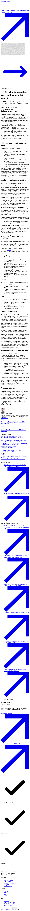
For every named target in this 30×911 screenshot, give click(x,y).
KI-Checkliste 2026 (9, 905)
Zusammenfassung (11, 447)
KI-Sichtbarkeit (4, 436)
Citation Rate (11, 437)
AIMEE (8, 10)
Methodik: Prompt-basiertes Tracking (14, 443)
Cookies (15, 908)
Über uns (6, 891)
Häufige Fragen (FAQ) (9, 904)
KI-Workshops (7, 884)
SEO (4, 10)
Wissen (23, 10)
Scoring (8, 444)
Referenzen (18, 10)
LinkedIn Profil (4, 418)
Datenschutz (9, 908)
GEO (2, 10)
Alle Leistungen (8, 886)
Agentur (27, 10)
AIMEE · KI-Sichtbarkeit (10, 883)
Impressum (3, 908)
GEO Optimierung (8, 880)
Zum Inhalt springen (6, 1)
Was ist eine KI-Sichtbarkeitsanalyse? (10, 440)
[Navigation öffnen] (1, 42)
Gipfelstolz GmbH (9, 909)
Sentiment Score (18, 437)
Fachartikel (6, 901)
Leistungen (13, 10)
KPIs (11, 444)
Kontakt (6, 895)
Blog (5, 894)
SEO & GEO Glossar (9, 902)
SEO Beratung (7, 881)
